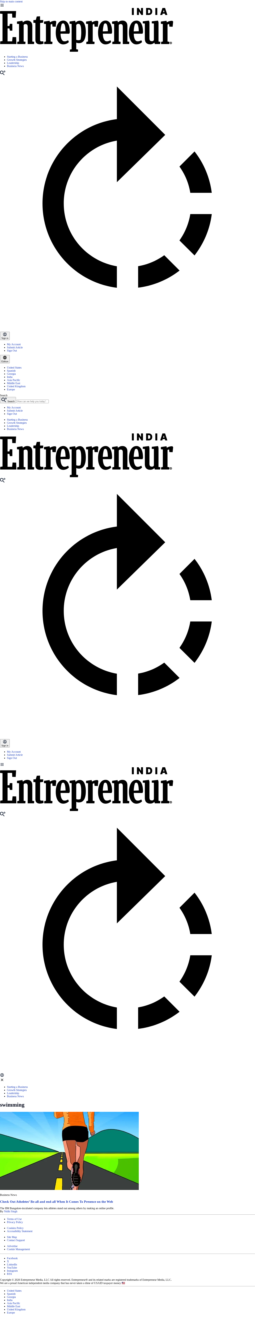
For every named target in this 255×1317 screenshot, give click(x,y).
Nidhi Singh (10, 1211)
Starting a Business (17, 56)
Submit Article (15, 347)
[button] (127, 764)
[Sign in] (2, 1076)
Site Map (12, 1237)
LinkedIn (12, 1264)
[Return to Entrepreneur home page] (86, 50)
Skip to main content (11, 1)
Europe (11, 389)
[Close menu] (2, 1081)
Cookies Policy (15, 1228)
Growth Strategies (17, 59)
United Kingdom (16, 386)
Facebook (12, 1258)
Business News (15, 66)
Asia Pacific (13, 380)
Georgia (11, 373)
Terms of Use (14, 1219)
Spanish (11, 370)
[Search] (2, 74)
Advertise (12, 1246)
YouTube (12, 1267)
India (9, 376)
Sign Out (12, 350)
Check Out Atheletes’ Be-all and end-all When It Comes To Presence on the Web (56, 1201)
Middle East (13, 383)
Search (3, 395)
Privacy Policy (15, 1222)
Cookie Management (18, 1249)
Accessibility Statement (19, 1231)
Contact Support (16, 1240)
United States (14, 367)
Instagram (12, 1270)
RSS (9, 1273)
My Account (14, 344)
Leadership (13, 62)
